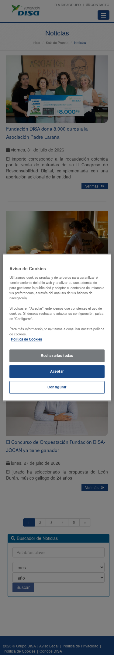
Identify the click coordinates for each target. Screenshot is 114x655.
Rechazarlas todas (57, 355)
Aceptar (57, 371)
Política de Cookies (26, 339)
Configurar (57, 387)
